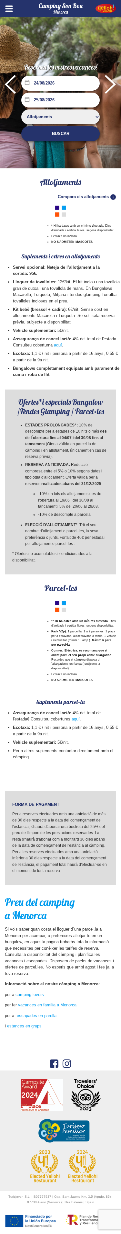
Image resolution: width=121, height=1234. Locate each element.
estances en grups (24, 1026)
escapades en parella (36, 1015)
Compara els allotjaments (84, 196)
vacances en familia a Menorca (47, 1004)
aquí (58, 345)
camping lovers (29, 994)
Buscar (60, 133)
